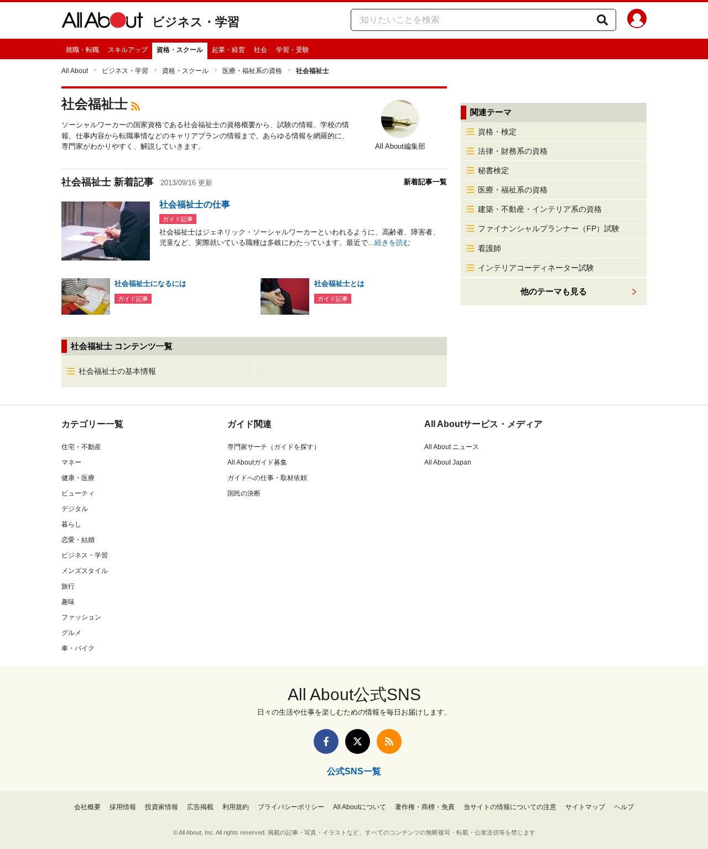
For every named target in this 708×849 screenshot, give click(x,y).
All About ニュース (451, 447)
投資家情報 (161, 807)
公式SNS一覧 (354, 771)
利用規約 (235, 807)
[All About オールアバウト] (102, 22)
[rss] (135, 105)
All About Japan (447, 462)
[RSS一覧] (389, 741)
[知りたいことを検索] (602, 20)
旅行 (68, 586)
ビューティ (78, 493)
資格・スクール (180, 50)
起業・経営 (228, 50)
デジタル (74, 509)
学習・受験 (292, 50)
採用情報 (123, 807)
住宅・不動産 (81, 447)
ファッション (81, 617)
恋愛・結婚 (78, 540)
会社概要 (87, 807)
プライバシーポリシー (291, 807)
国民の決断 (244, 493)
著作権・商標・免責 (425, 807)
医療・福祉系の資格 (252, 71)
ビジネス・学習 (196, 22)
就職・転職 (82, 50)
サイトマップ (585, 807)
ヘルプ (624, 807)
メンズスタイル (84, 571)
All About (74, 71)
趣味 (68, 602)
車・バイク (78, 648)
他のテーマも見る (553, 291)
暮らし (71, 524)
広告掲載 (200, 807)
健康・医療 (78, 478)
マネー (71, 462)
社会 (260, 50)
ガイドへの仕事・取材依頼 (267, 478)
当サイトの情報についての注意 (510, 807)
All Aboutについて (359, 807)
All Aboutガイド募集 (257, 462)
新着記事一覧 (425, 182)
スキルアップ (128, 50)
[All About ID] (637, 20)
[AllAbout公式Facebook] (326, 741)
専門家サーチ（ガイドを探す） (273, 447)
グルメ (71, 633)
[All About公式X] (357, 741)
